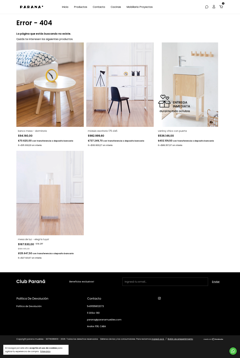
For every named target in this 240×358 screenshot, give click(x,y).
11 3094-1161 (93, 313)
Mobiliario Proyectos (140, 7)
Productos (80, 7)
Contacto (99, 7)
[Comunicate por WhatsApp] (233, 351)
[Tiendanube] (213, 339)
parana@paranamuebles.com (104, 319)
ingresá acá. (158, 339)
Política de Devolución (29, 306)
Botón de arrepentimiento (180, 339)
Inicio (65, 7)
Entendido (45, 351)
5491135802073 (95, 306)
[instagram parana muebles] (159, 298)
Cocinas (116, 7)
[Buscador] (206, 6)
